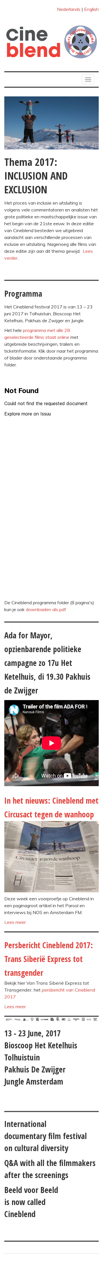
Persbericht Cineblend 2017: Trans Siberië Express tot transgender (48, 959)
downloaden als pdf (46, 609)
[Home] (51, 42)
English (91, 9)
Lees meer (15, 922)
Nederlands (68, 9)
